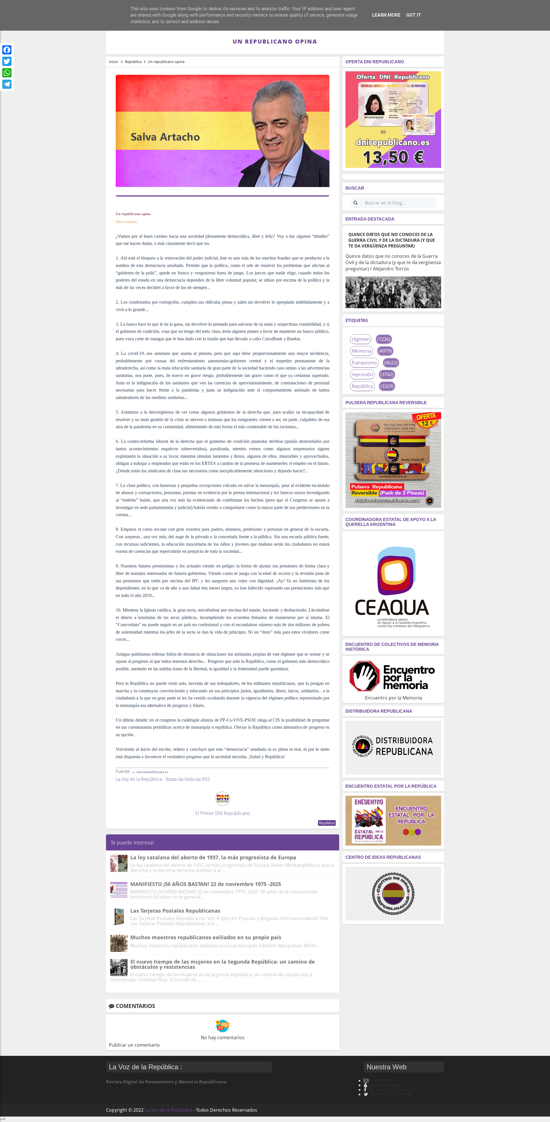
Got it (413, 15)
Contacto (379, 1080)
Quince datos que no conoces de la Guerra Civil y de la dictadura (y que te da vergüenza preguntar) (391, 240)
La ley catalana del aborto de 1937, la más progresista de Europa (213, 857)
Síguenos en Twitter (390, 1094)
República (327, 822)
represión (362, 374)
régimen (361, 339)
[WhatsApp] (7, 72)
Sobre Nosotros (385, 1085)
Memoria (361, 351)
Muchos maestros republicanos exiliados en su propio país (205, 937)
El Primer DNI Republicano (222, 813)
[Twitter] (7, 61)
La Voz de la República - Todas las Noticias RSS (163, 779)
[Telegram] (7, 84)
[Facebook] (7, 50)
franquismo (364, 362)
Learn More (386, 15)
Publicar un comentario (134, 1045)
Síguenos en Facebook (392, 1089)
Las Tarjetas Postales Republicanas (175, 910)
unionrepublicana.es (152, 772)
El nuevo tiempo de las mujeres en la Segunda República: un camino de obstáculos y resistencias (222, 964)
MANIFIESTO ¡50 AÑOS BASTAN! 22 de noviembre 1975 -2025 (205, 884)
